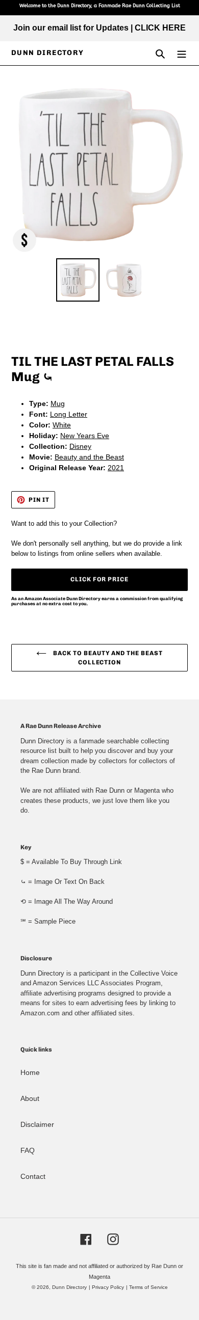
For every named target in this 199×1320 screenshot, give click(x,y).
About (29, 1098)
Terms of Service (148, 1287)
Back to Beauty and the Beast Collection (107, 658)
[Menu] (181, 53)
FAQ (27, 1150)
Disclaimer (37, 1124)
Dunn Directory (47, 53)
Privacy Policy (108, 1287)
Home (30, 1072)
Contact (32, 1176)
